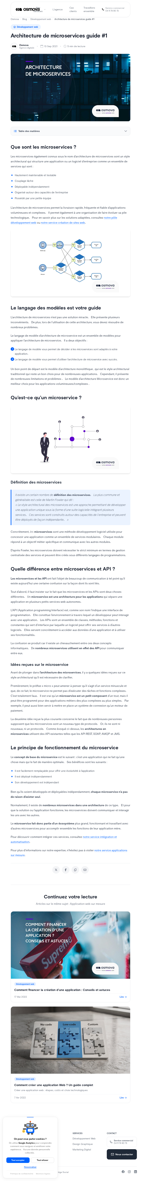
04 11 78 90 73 (112, 11)
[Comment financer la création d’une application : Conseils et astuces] (70, 956)
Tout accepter (17, 1160)
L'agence (58, 9)
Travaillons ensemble (89, 9)
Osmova (15, 19)
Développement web (40, 19)
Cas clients (73, 9)
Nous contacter (124, 1154)
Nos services (38, 9)
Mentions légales (43, 1174)
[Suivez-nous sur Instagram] (129, 1171)
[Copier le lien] (75, 870)
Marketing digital (82, 1149)
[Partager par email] (85, 870)
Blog (24, 19)
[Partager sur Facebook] (65, 870)
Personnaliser (30, 1167)
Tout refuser (42, 1160)
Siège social (63, 1172)
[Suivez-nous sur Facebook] (123, 1171)
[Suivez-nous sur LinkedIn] (135, 1171)
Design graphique (83, 1144)
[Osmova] (28, 9)
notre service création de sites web (63, 222)
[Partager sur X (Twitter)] (56, 870)
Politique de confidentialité (21, 1174)
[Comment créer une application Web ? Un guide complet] (70, 1055)
